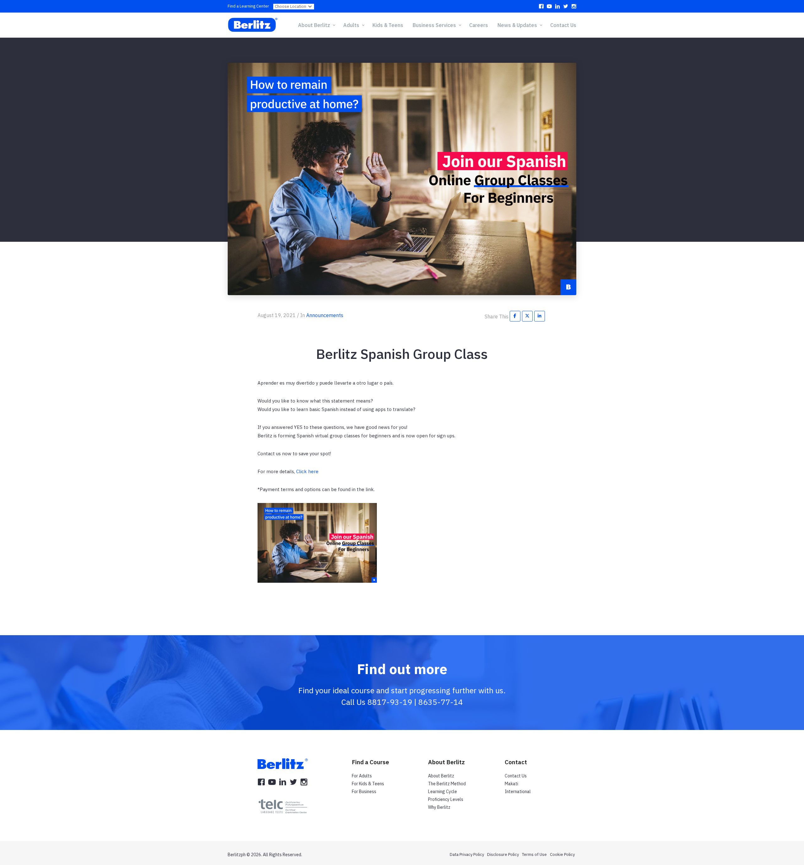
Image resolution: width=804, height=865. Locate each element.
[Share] (515, 315)
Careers (478, 25)
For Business (364, 791)
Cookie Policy (562, 854)
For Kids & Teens (368, 784)
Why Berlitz (439, 807)
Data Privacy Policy (467, 854)
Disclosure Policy (503, 854)
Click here (307, 471)
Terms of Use (534, 854)
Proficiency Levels (445, 799)
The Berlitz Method (447, 784)
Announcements (324, 315)
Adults (351, 25)
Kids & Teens (387, 25)
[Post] (527, 315)
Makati (511, 784)
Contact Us (563, 25)
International (518, 791)
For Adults (362, 776)
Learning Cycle (442, 791)
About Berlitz (441, 776)
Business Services (434, 25)
